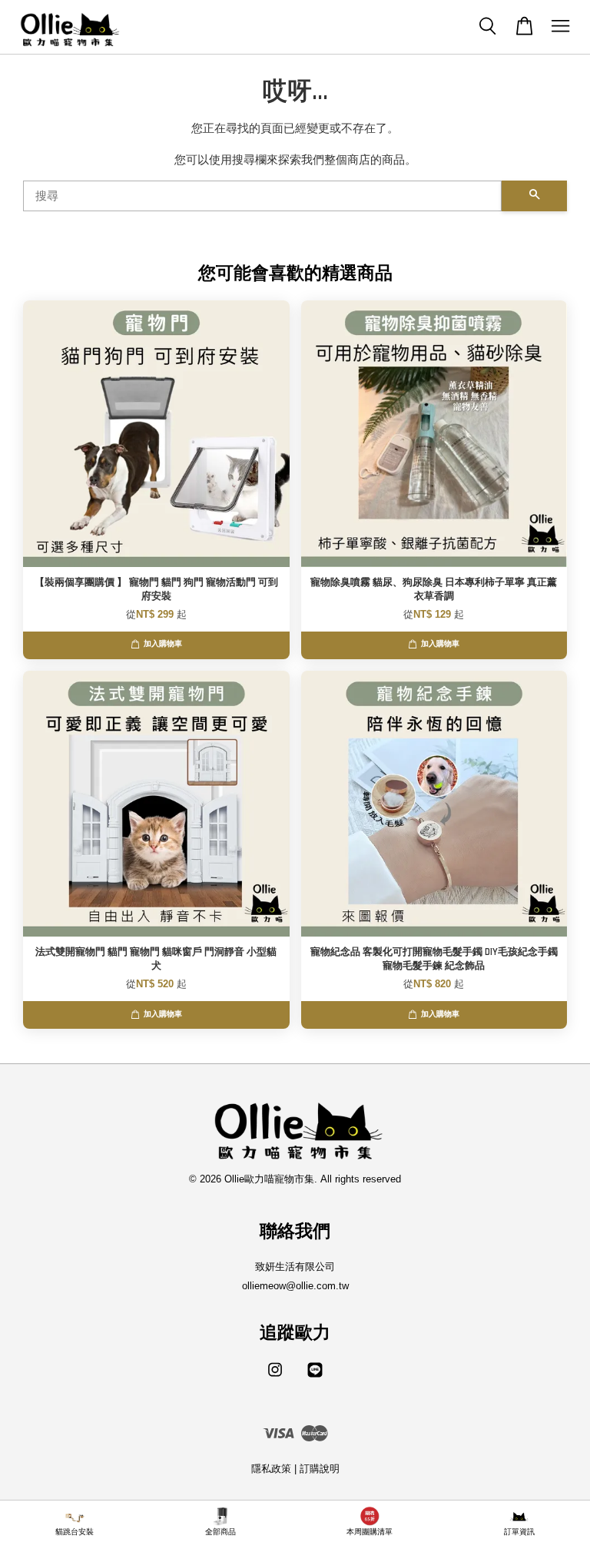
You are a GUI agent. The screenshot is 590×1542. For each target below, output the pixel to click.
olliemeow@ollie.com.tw (295, 1286)
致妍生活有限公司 (295, 1266)
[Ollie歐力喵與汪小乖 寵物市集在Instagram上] (275, 1377)
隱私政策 (271, 1468)
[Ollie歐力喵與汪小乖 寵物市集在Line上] (315, 1377)
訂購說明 (320, 1468)
